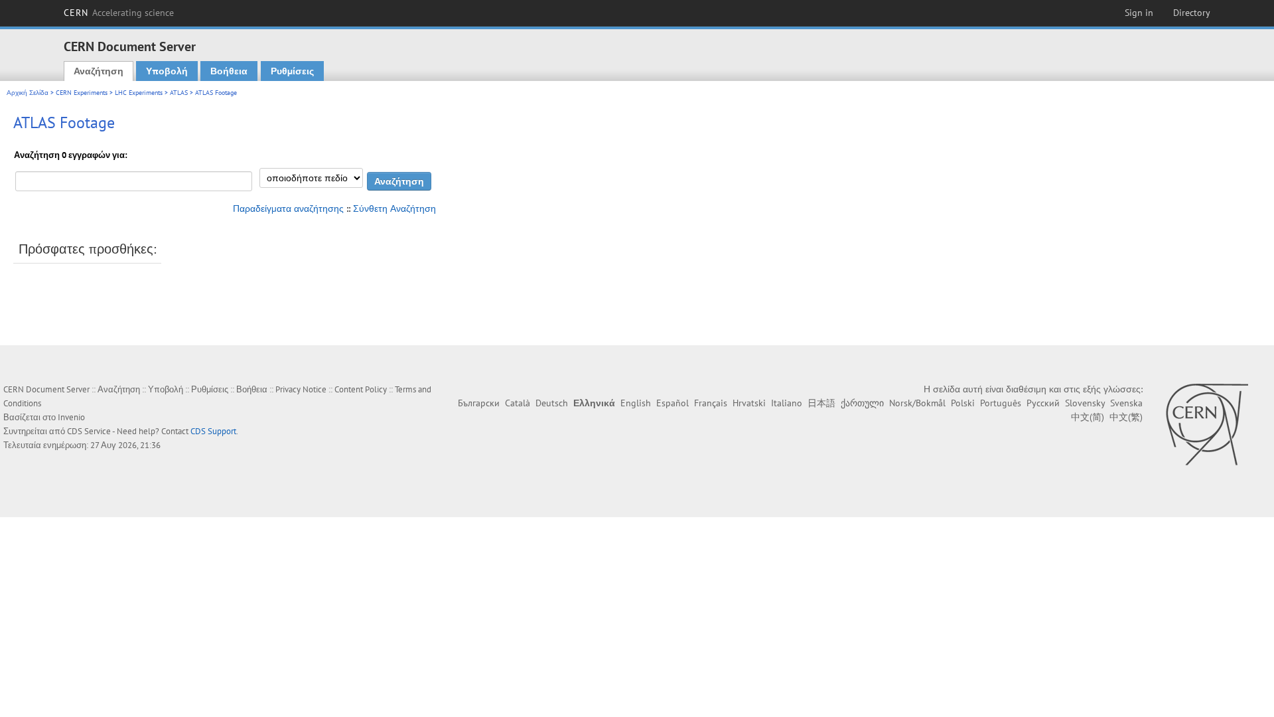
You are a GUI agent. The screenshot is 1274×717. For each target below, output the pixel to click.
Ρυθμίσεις (292, 71)
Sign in (1139, 13)
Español (672, 403)
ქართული (862, 403)
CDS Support (213, 431)
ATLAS (179, 92)
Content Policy (360, 389)
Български (479, 403)
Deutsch (551, 403)
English (635, 403)
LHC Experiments (139, 92)
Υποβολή (167, 71)
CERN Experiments (81, 92)
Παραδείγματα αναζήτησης (288, 208)
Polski (963, 403)
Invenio (71, 417)
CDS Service (89, 431)
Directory (1191, 13)
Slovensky (1085, 403)
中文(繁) (1126, 417)
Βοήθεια (229, 71)
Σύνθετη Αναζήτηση (394, 208)
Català (517, 403)
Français (710, 403)
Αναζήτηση (98, 71)
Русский (1043, 403)
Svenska (1126, 403)
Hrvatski (749, 403)
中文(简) (1087, 417)
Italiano (786, 403)
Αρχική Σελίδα (27, 92)
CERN (119, 13)
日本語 (821, 403)
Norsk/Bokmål (917, 403)
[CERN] (1206, 424)
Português (1000, 403)
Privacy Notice (300, 389)
